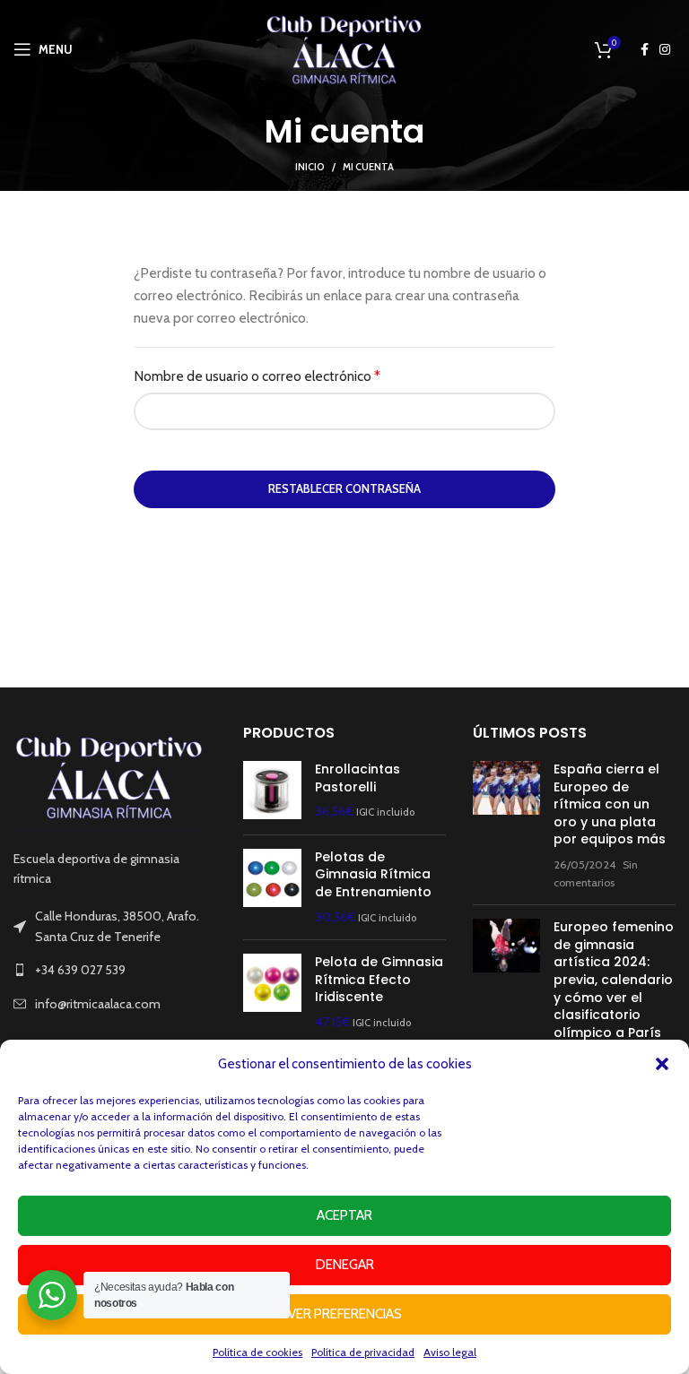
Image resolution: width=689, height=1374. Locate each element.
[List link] (114, 970)
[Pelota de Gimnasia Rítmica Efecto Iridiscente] (272, 992)
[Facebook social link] (644, 49)
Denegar (345, 1265)
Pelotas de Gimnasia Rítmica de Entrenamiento (373, 875)
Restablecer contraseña (344, 488)
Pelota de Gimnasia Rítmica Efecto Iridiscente (379, 980)
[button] (662, 1064)
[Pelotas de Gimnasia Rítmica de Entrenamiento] (272, 887)
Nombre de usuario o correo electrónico (290, 376)
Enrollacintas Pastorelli (357, 778)
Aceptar (344, 1215)
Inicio (310, 166)
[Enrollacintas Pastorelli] (272, 791)
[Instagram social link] (665, 49)
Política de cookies (257, 1352)
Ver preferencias (345, 1314)
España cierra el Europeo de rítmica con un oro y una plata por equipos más (610, 804)
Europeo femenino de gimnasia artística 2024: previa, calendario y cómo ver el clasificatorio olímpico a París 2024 (614, 988)
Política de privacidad (362, 1352)
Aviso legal (449, 1352)
